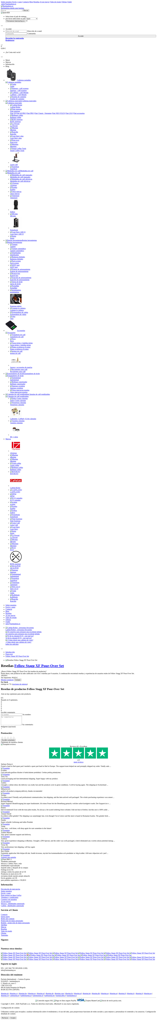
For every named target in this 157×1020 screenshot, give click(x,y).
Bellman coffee (15, 117)
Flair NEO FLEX (58, 113)
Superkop (13, 169)
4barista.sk (5, 993)
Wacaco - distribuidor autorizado (12, 904)
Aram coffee (14, 465)
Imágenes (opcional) (8, 727)
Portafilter (13, 288)
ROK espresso (15, 122)
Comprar (17, 680)
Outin (12, 86)
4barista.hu (23, 993)
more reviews (78, 762)
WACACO (14, 589)
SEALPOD (14, 568)
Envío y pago (17, 2)
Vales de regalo (55, 2)
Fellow (12, 212)
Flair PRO (30, 113)
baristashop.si (72, 996)
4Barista (13, 457)
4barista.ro (32, 993)
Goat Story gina (16, 138)
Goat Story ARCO (17, 234)
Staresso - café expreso (18, 90)
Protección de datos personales (12, 921)
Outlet (69, 2)
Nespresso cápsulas (17, 405)
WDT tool (14, 267)
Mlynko (13, 216)
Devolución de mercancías (10, 889)
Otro (11, 319)
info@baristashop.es (8, 4)
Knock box (14, 276)
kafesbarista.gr (38, 996)
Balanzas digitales (16, 259)
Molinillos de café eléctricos (20, 181)
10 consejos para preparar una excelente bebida (23, 634)
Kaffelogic (14, 597)
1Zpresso (13, 185)
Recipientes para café (18, 371)
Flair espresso (15, 111)
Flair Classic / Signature (43, 113)
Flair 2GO (69, 113)
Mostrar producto (7, 680)
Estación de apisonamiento (19, 280)
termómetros (14, 292)
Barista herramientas (29, 240)
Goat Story (14, 529)
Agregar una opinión (8, 857)
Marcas (8, 439)
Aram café (14, 165)
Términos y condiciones (9, 897)
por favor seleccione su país (16, 19)
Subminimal (14, 380)
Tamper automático (17, 251)
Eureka (12, 189)
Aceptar (13, 1018)
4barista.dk (96, 993)
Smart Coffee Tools (17, 151)
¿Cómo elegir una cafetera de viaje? (18, 642)
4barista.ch (5, 996)
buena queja (5, 917)
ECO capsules (15, 500)
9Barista (13, 130)
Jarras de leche (15, 284)
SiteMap (4, 925)
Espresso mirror (15, 306)
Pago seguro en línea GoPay (11, 895)
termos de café (15, 353)
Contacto (25, 2)
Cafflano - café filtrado (18, 95)
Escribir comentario (8, 740)
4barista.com (59, 993)
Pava (12, 341)
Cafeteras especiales (29, 101)
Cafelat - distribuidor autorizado (12, 906)
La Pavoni (14, 126)
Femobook (14, 230)
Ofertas (64, 2)
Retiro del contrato (7, 919)
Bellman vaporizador (17, 384)
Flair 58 (13, 113)
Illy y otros (14, 437)
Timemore (13, 198)
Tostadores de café (17, 337)
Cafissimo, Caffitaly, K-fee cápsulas (23, 419)
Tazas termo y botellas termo (20, 345)
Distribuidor (14, 255)
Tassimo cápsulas (16, 423)
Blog (31, 2)
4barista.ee (148, 993)
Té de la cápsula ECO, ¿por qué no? (19, 638)
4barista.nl (77, 993)
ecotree (12, 504)
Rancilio (13, 134)
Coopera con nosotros (9, 899)
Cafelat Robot (15, 107)
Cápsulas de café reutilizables (39, 394)
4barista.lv (130, 993)
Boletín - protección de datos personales (15, 923)
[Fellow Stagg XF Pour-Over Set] (14, 953)
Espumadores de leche (32, 374)
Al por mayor (45, 2)
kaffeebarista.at (26, 996)
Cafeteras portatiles (24, 80)
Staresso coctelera (16, 388)
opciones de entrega (20, 684)
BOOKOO (14, 474)
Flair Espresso (15, 521)
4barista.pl (40, 993)
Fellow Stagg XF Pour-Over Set (17, 656)
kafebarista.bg (49, 996)
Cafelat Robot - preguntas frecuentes (19, 630)
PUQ (12, 550)
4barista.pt (113, 993)
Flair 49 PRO (21, 113)
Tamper (13, 247)
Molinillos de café (26, 171)
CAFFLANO (15, 492)
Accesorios (21, 331)
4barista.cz (14, 993)
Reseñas (36, 2)
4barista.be (87, 993)
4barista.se (105, 993)
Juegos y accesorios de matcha (21, 367)
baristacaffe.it (61, 996)
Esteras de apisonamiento (19, 271)
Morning (13, 146)
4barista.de (49, 993)
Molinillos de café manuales (20, 177)
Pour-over (13, 142)
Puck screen (14, 263)
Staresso (13, 572)
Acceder (81, 36)
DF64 (12, 496)
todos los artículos (12, 644)
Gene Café (14, 525)
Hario (12, 238)
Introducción (10, 652)
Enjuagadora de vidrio (18, 314)
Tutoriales (4, 935)
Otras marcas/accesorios (18, 392)
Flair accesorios (79, 113)
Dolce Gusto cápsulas (18, 400)
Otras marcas (15, 194)
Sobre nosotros (6, 2)
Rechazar (5, 1018)
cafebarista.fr (14, 996)
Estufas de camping (17, 99)
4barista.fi (122, 993)
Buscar (26, 10)
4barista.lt (139, 993)
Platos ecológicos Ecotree (19, 349)
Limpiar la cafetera (17, 310)
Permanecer (15, 21)
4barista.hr (69, 993)
